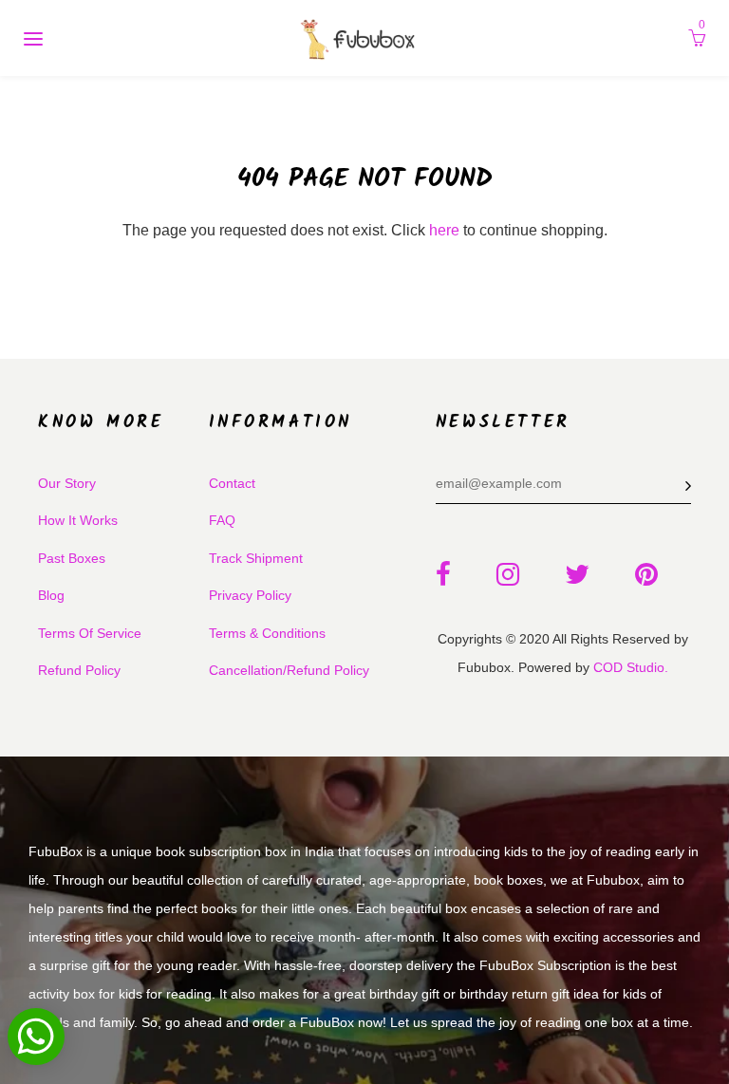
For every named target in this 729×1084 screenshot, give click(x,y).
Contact (232, 483)
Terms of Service (89, 633)
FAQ (222, 520)
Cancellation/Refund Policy (289, 670)
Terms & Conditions (267, 633)
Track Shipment (256, 558)
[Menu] (33, 38)
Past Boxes (71, 558)
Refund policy (79, 670)
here (444, 230)
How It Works (78, 520)
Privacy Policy (250, 595)
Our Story (67, 483)
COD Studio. (630, 667)
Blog (51, 595)
